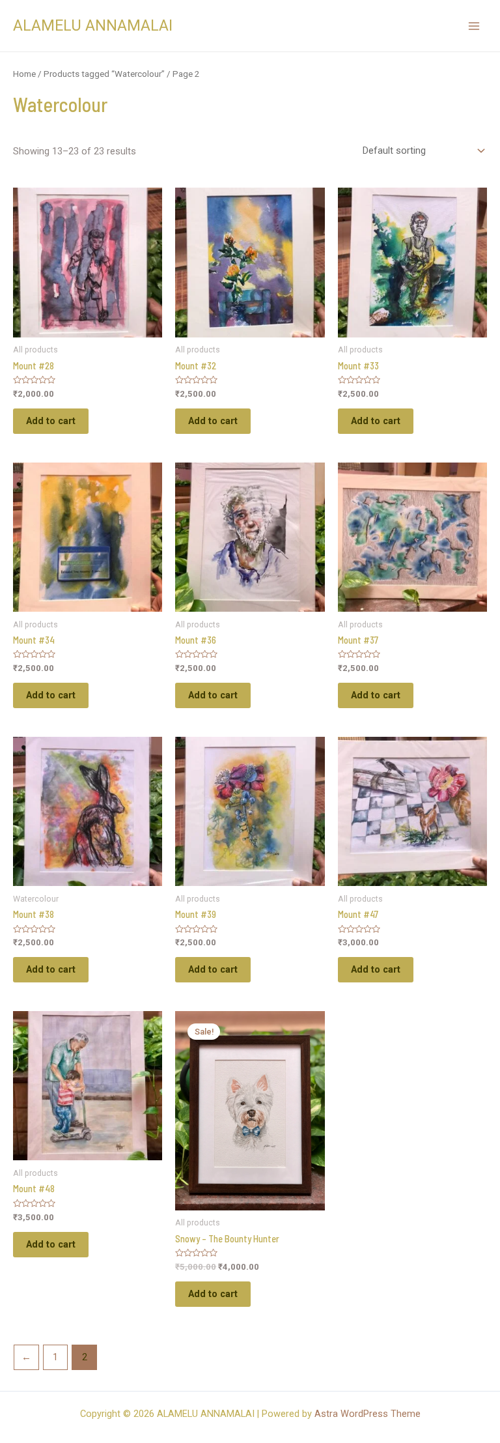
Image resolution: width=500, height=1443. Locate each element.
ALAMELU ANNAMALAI (93, 25)
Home (24, 74)
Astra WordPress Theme (367, 1414)
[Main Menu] (474, 25)
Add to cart (51, 421)
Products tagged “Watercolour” (104, 74)
